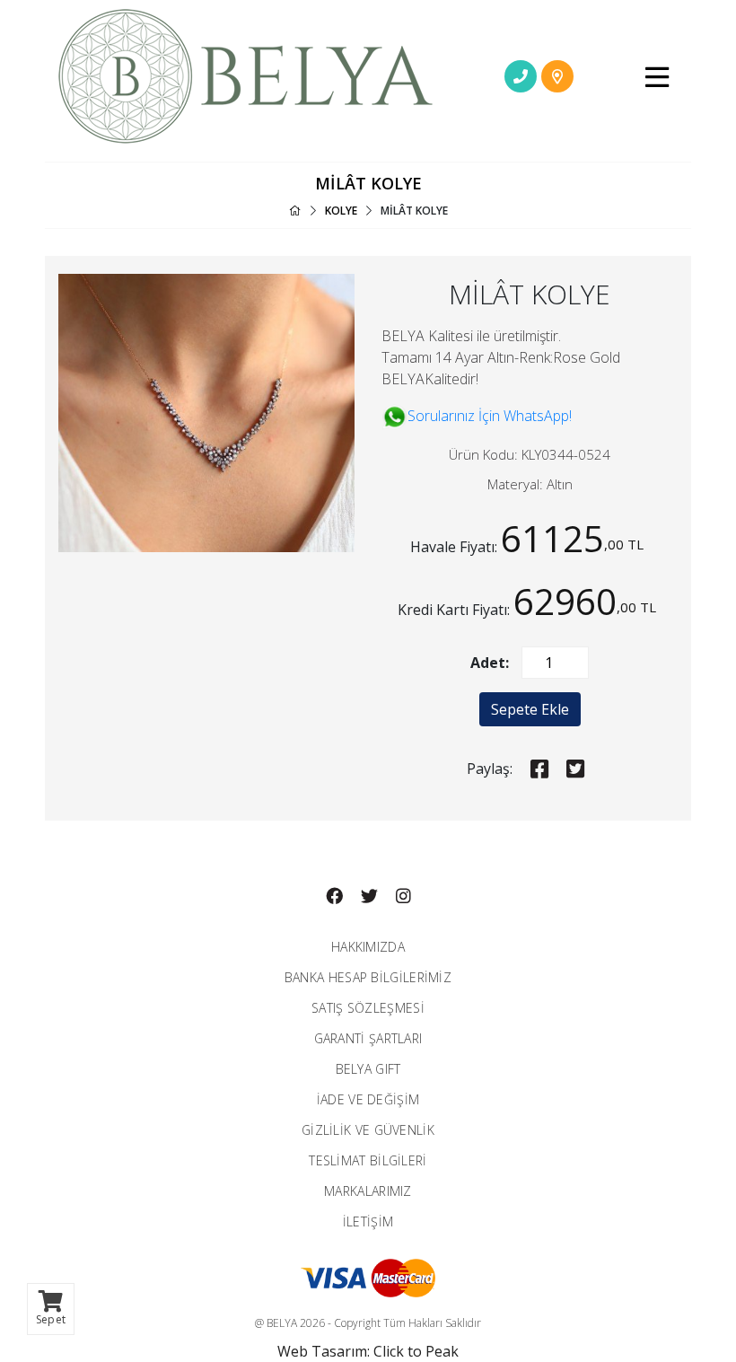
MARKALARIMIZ (368, 1190)
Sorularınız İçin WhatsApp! (489, 416)
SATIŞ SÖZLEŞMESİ (368, 1007)
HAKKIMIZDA (368, 946)
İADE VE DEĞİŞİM (368, 1099)
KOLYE (341, 210)
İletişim (368, 1221)
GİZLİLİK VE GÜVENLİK (368, 1129)
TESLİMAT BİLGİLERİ (367, 1160)
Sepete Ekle (530, 709)
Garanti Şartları (368, 1038)
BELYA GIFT (368, 1068)
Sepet (51, 1319)
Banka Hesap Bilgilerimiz (368, 977)
